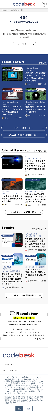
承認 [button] (19, 408)
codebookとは (10, 364)
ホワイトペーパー (11, 370)
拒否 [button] (28, 408)
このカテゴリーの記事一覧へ (23, 212)
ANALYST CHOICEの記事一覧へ (23, 135)
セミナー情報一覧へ (23, 128)
